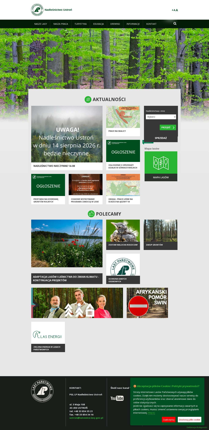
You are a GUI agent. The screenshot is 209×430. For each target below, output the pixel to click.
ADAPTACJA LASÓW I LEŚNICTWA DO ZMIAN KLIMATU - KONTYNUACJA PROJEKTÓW (66, 278)
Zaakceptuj (168, 419)
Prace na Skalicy (117, 131)
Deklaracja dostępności (197, 427)
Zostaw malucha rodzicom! (123, 245)
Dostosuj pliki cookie (189, 419)
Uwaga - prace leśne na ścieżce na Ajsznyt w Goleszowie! (120, 202)
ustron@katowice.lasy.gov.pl (86, 417)
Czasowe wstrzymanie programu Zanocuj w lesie (85, 200)
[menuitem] (40, 24)
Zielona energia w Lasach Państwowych (47, 348)
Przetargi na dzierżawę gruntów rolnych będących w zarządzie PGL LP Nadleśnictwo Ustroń (47, 203)
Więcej (151, 412)
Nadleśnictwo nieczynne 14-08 (54, 166)
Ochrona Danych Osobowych (117, 280)
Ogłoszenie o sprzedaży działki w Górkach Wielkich (122, 166)
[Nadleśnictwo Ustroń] (37, 10)
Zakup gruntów (154, 245)
